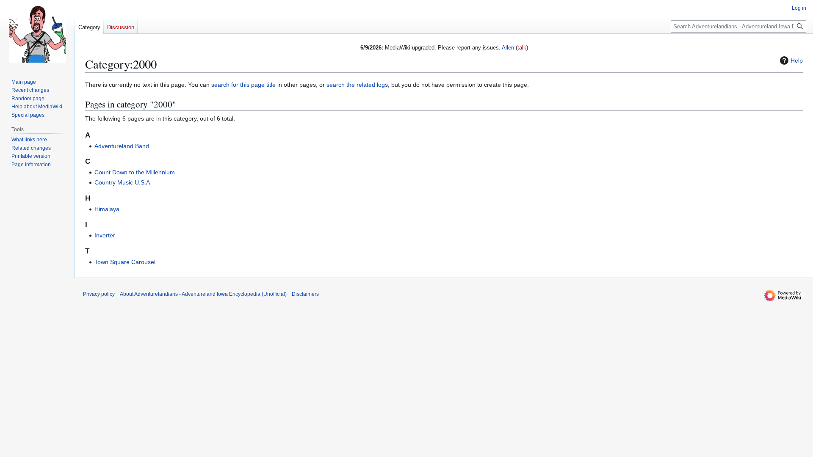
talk (521, 47)
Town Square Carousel (124, 262)
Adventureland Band (121, 146)
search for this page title (243, 84)
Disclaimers (305, 294)
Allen (508, 47)
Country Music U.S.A (122, 182)
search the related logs (357, 84)
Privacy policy (99, 294)
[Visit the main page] (37, 34)
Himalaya (106, 209)
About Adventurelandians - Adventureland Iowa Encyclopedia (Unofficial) (203, 294)
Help (797, 60)
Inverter (104, 235)
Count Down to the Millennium (134, 172)
